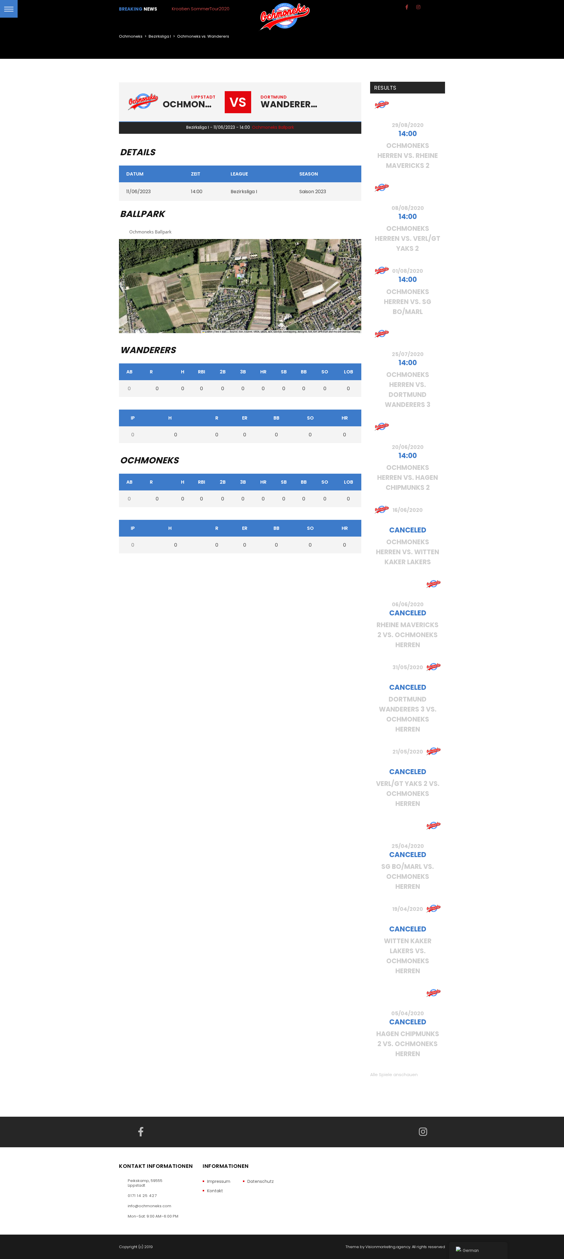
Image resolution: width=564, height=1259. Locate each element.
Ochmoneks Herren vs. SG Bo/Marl (407, 301)
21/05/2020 (407, 751)
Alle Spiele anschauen (394, 1074)
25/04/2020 (408, 846)
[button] (240, 280)
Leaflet (208, 331)
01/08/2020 (407, 271)
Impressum (218, 1181)
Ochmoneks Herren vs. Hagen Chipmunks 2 (407, 477)
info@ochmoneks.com (149, 1206)
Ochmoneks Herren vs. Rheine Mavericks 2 (407, 155)
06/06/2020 (408, 604)
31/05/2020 (407, 667)
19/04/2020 (407, 909)
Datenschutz (260, 1181)
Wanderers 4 (289, 104)
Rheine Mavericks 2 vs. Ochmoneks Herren (408, 634)
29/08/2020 (408, 125)
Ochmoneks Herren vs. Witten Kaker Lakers (407, 552)
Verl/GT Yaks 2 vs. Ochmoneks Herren (407, 793)
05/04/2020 (407, 1013)
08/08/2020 (408, 208)
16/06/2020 (407, 510)
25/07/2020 (408, 354)
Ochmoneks (189, 104)
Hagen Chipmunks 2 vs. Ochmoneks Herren (407, 1043)
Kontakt (215, 1191)
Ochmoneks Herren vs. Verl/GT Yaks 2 (407, 238)
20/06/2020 (408, 447)
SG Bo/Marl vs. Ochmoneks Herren (407, 876)
